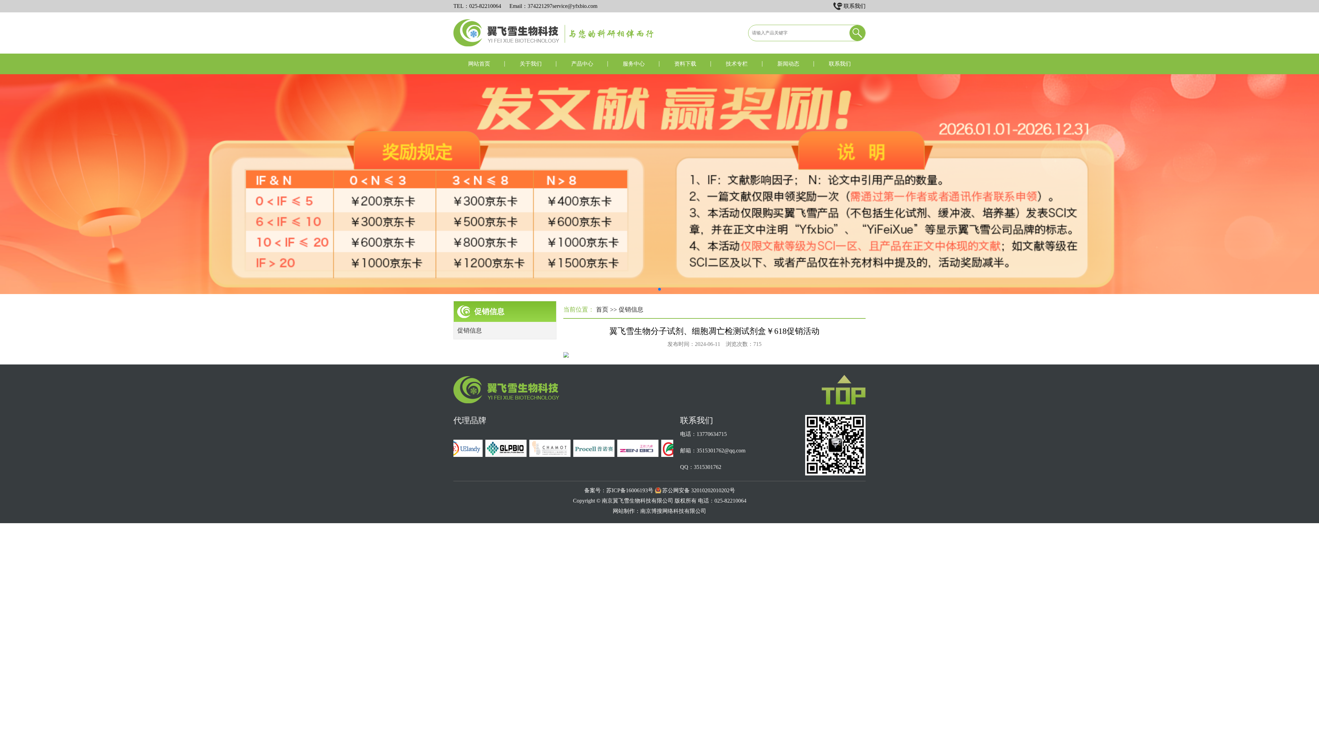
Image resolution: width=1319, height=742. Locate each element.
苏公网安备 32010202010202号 (698, 490)
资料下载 (685, 64)
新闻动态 (788, 64)
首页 (602, 309)
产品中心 (582, 64)
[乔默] (540, 455)
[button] (659, 289)
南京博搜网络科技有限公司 (673, 511)
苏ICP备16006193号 (629, 490)
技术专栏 (737, 64)
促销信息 (469, 330)
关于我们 (531, 64)
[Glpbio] (496, 455)
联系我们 (855, 6)
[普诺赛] (584, 455)
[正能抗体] (628, 455)
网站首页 (479, 64)
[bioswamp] (671, 455)
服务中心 (634, 64)
